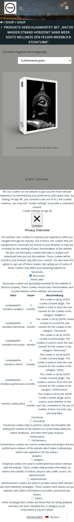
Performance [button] (37, 436)
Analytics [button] (37, 456)
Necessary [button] (37, 271)
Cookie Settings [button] (31, 210)
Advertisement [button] (37, 475)
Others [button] (37, 494)
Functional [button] (37, 417)
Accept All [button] (46, 210)
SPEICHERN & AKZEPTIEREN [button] (37, 509)
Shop (10, 22)
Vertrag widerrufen (37, 517)
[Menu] (67, 8)
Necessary (39, 275)
